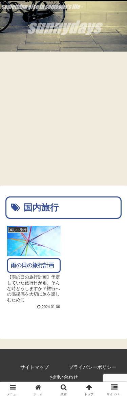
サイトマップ (34, 367)
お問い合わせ (63, 377)
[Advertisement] (63, 118)
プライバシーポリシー (92, 367)
